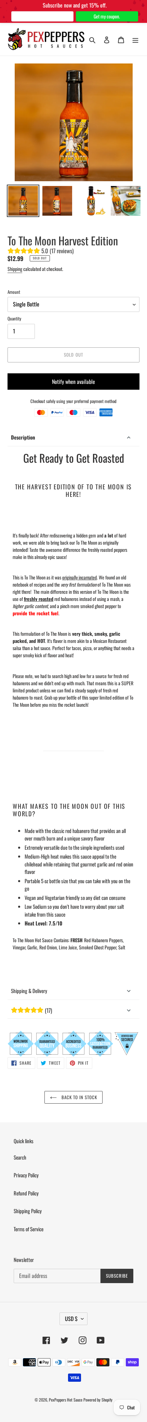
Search (20, 1157)
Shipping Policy (28, 1211)
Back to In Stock (78, 1097)
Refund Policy (26, 1193)
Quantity (14, 318)
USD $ (71, 1319)
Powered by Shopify (97, 1400)
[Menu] (135, 39)
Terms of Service (28, 1229)
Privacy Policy (26, 1175)
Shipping (15, 268)
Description (23, 437)
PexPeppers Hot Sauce (65, 1400)
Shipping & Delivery (29, 990)
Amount (14, 292)
